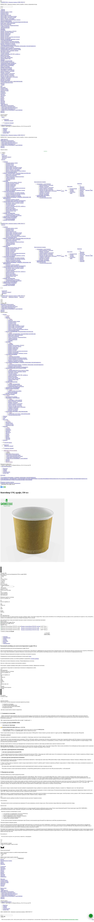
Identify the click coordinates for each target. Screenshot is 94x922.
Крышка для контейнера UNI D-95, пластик (30, 626)
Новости (2, 869)
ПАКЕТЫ (10, 320)
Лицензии (3, 875)
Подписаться (20, 858)
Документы (3, 868)
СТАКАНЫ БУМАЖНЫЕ (14, 356)
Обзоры (2, 889)
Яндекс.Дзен (6, 132)
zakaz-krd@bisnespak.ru (6, 125)
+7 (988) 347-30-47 (11, 110)
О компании (3, 866)
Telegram (5, 129)
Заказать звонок (9, 461)
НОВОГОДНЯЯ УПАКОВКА (14, 391)
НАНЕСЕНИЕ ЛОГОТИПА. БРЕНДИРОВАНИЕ (19, 413)
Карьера (2, 873)
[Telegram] (3, 487)
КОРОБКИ (10, 344)
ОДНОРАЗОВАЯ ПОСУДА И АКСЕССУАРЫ (18, 370)
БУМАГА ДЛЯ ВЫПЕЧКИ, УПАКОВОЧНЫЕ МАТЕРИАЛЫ (21, 333)
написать (2, 111)
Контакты (3, 867)
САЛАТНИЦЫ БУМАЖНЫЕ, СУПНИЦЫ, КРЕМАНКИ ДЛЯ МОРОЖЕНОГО (25, 364)
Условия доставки (4, 881)
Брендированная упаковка (11, 396)
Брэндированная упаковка (6, 860)
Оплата (4, 642)
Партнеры (3, 874)
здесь (30, 656)
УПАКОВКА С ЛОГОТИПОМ (15, 400)
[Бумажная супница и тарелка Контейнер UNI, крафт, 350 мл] (32, 561)
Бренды (2, 863)
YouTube (5, 130)
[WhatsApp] (5, 487)
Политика (3, 884)
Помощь (2, 885)
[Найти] (2, 8)
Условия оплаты (4, 880)
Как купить (8, 421)
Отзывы (5, 638)
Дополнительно (6, 643)
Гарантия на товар (5, 882)
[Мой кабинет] (1, 289)
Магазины (3, 879)
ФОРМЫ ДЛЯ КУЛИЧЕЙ (26, 479)
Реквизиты (3, 883)
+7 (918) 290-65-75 (8, 108)
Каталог (7, 316)
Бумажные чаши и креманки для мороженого (10, 483)
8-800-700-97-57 (4, 104)
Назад (8, 315)
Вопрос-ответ (3, 888)
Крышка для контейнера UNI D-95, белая (30, 629)
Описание (5, 636)
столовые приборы (35, 658)
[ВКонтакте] (1, 487)
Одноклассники (6, 131)
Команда (2, 872)
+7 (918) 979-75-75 (8, 106)
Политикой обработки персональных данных (69, 919)
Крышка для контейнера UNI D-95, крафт (30, 628)
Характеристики (6, 637)
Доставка (5, 640)
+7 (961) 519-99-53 (9, 107)
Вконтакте (5, 128)
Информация (3, 876)
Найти (2, 916)
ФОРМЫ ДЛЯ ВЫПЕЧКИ (14, 384)
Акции (2, 861)
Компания (8, 428)
